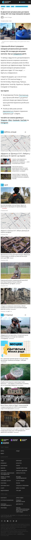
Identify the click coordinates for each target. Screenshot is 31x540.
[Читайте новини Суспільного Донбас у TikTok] (16, 521)
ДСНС (13, 6)
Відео (2, 453)
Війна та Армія (20, 488)
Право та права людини (5, 477)
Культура (19, 463)
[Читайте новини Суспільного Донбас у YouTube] (7, 521)
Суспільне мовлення (7, 500)
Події (3, 8)
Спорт (2, 488)
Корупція (19, 460)
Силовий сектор (6, 480)
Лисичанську (23, 95)
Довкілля (3, 470)
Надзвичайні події (21, 468)
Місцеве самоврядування (21, 477)
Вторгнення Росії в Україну (21, 6)
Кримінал (3, 463)
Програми (4, 507)
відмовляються (8, 111)
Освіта (18, 465)
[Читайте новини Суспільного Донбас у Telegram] (13, 521)
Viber (10, 120)
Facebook (16, 120)
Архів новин (19, 497)
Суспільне (20, 532)
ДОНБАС (3, 6)
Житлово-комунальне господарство (7, 473)
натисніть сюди (20, 534)
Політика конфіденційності (6, 504)
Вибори (3, 468)
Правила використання (20, 501)
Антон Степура (8, 17)
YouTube (23, 120)
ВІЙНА (8, 6)
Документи (19, 504)
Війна (2, 451)
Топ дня (18, 490)
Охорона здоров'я (21, 470)
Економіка (4, 465)
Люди (18, 451)
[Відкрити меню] (29, 2)
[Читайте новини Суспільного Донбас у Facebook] (2, 521)
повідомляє (17, 54)
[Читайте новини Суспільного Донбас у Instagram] (5, 521)
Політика (3, 483)
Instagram (4, 123)
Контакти (4, 497)
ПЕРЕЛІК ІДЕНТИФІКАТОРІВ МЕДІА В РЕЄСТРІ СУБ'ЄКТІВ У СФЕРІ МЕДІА (22, 509)
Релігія (18, 483)
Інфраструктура (20, 473)
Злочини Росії (5, 485)
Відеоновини (5, 490)
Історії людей (20, 480)
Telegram (4, 120)
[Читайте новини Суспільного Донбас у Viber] (10, 521)
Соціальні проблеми (22, 485)
